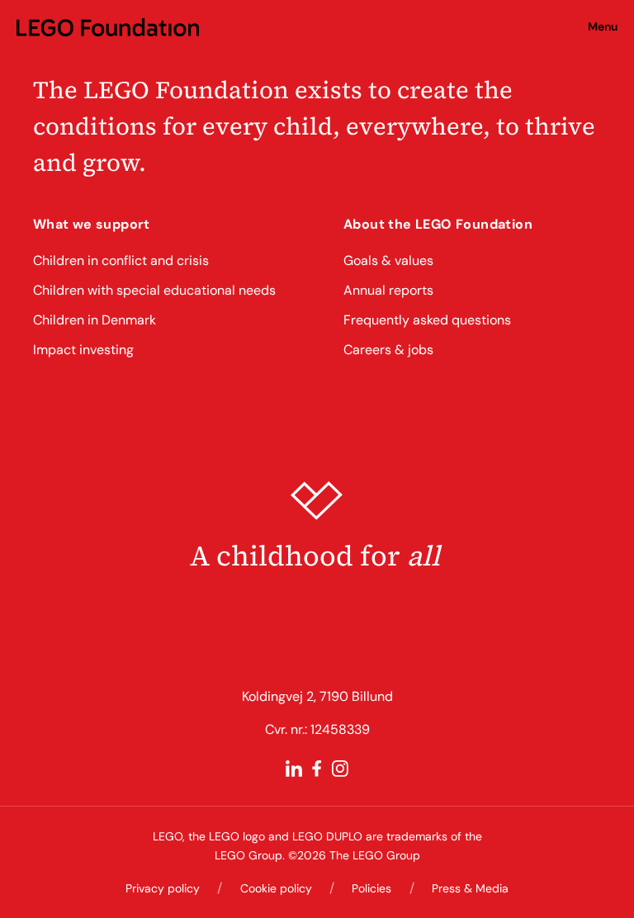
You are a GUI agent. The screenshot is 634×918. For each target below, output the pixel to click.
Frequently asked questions (427, 320)
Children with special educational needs (154, 290)
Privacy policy (162, 888)
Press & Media (470, 888)
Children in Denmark (94, 320)
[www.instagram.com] (340, 768)
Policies (371, 888)
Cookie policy (276, 888)
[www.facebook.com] (317, 768)
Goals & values (388, 260)
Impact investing (83, 349)
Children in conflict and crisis (121, 260)
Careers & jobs (388, 349)
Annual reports (388, 290)
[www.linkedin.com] (294, 768)
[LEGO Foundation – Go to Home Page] (108, 26)
